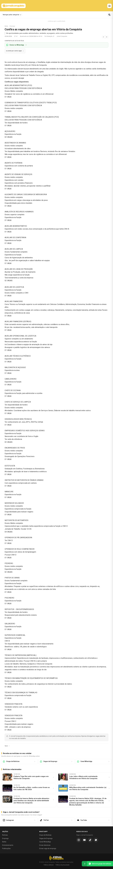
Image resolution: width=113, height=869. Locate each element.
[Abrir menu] (109, 6)
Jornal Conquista (62, 36)
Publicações (6, 848)
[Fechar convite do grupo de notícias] (84, 863)
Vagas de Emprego (46, 838)
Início (6, 26)
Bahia (4, 842)
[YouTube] (84, 840)
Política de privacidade (62, 865)
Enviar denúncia (44, 845)
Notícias (5, 835)
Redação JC (51, 36)
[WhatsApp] (96, 840)
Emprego (5, 838)
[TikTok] (90, 840)
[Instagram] (78, 840)
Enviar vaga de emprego (47, 848)
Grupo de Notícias (45, 835)
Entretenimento (7, 845)
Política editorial (49, 865)
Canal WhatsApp (45, 842)
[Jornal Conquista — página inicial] (56, 858)
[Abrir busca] (109, 14)
